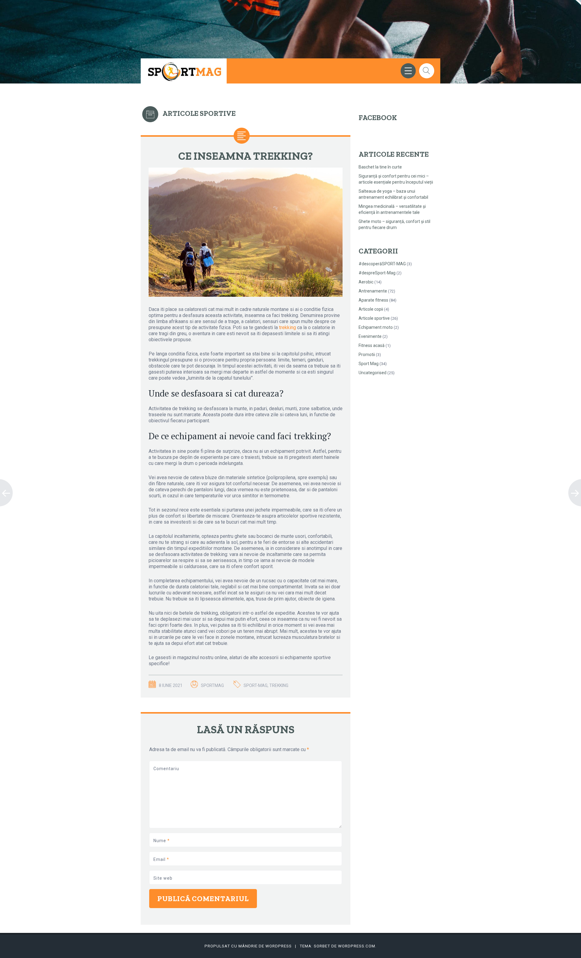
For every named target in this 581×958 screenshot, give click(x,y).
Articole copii (371, 309)
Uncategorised (372, 372)
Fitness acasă (372, 345)
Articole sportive (374, 318)
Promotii (367, 354)
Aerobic (366, 282)
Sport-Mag (256, 685)
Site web (162, 878)
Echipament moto (376, 327)
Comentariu (166, 768)
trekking (287, 327)
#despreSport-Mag (377, 272)
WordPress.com (356, 946)
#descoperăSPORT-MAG (382, 263)
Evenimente (370, 336)
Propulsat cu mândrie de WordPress (248, 946)
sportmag (212, 685)
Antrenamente (373, 291)
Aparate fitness (373, 300)
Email (161, 859)
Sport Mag (369, 363)
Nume (161, 840)
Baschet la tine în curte (380, 167)
